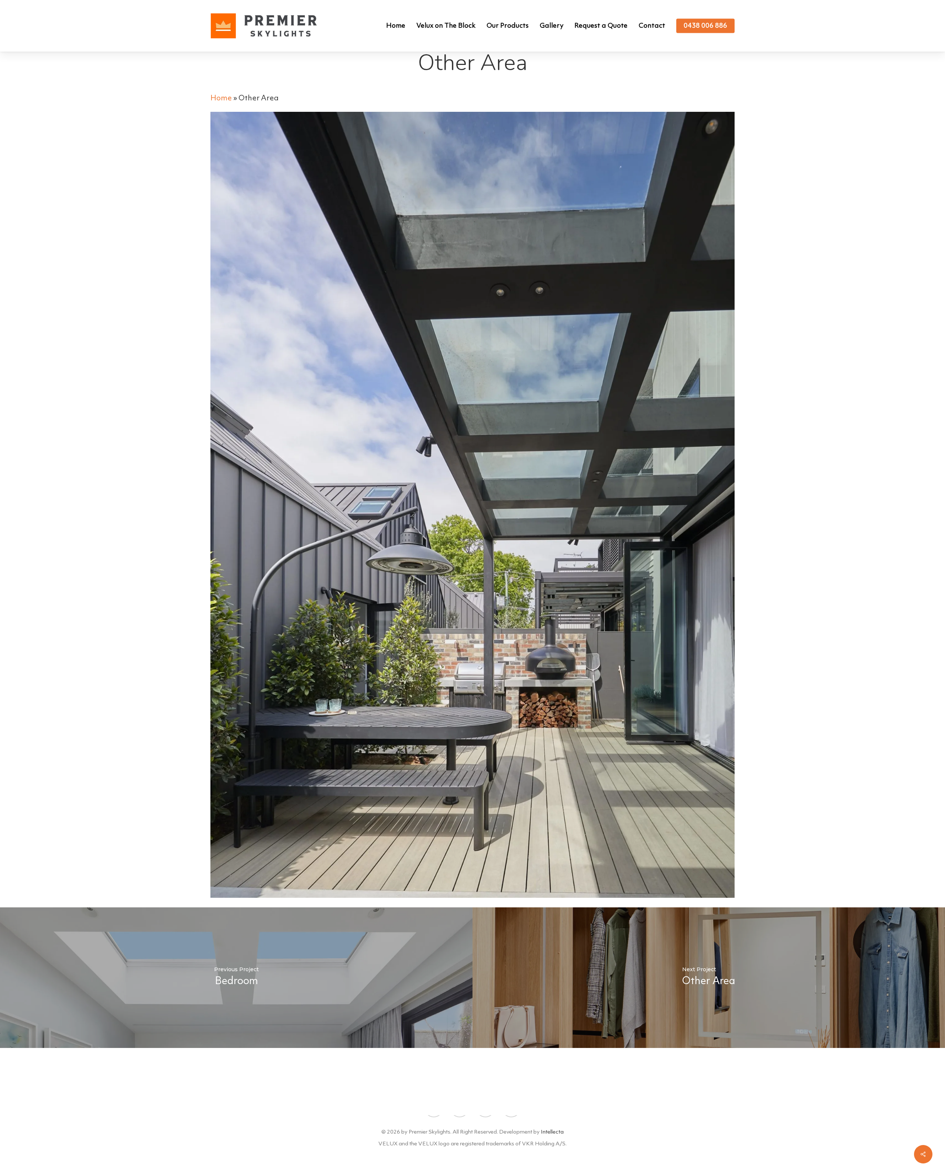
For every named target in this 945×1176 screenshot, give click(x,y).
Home (221, 98)
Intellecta (552, 1132)
